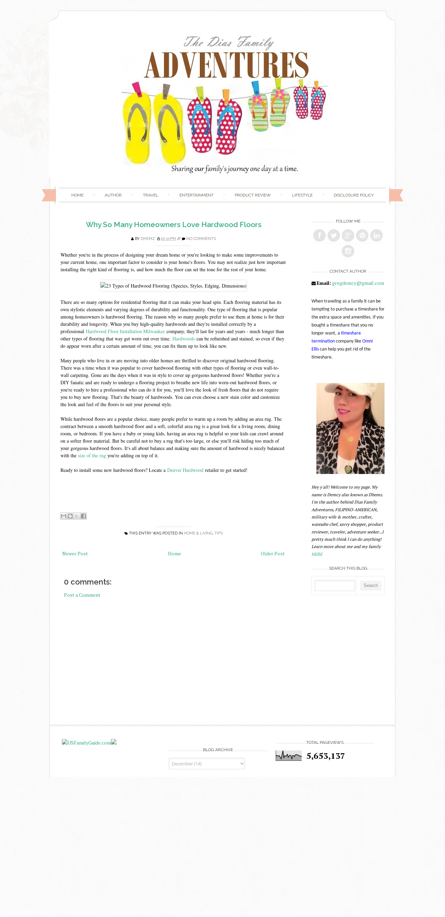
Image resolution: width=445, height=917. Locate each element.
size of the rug (92, 455)
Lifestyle (302, 195)
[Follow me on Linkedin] (376, 235)
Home (77, 195)
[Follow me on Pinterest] (362, 235)
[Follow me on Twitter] (333, 235)
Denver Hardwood (185, 470)
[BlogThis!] (70, 516)
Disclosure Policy (354, 195)
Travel (150, 195)
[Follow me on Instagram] (348, 251)
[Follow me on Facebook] (319, 235)
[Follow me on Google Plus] (348, 235)
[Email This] (63, 516)
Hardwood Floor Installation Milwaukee (125, 331)
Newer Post (75, 553)
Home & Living (198, 533)
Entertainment (196, 195)
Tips (219, 533)
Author (113, 195)
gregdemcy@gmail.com (358, 283)
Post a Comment (82, 595)
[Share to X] (76, 516)
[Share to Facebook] (83, 516)
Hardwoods (184, 338)
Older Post (273, 553)
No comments (201, 238)
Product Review (253, 195)
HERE (317, 554)
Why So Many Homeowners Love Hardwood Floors (173, 224)
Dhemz (148, 238)
